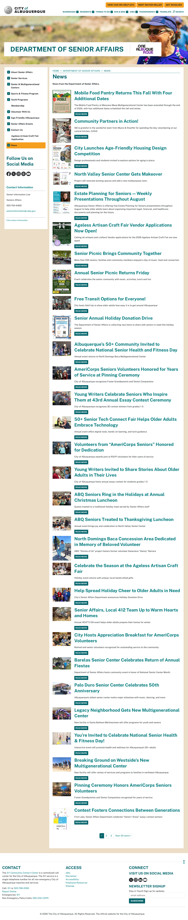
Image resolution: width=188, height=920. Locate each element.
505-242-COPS (41, 898)
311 (9, 888)
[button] (165, 11)
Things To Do (103, 12)
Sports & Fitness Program (24, 93)
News (14, 145)
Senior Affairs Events (22, 124)
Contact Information (19, 187)
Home (56, 71)
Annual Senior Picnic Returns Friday (111, 272)
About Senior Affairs (21, 72)
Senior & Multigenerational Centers (25, 86)
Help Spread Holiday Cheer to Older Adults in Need (127, 590)
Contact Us (17, 130)
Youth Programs (19, 99)
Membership (17, 105)
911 (18, 894)
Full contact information (17, 220)
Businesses (69, 12)
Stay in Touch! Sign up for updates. (147, 891)
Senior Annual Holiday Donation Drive (113, 318)
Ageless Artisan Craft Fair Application (25, 138)
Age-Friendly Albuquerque (25, 118)
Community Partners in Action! (106, 121)
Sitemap (70, 886)
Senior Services (19, 78)
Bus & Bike (119, 12)
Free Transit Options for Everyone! (110, 298)
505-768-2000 (21, 888)
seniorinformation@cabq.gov (21, 211)
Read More (81, 114)
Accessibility (72, 879)
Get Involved (174, 5)
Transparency (147, 12)
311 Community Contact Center (22, 872)
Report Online (9, 891)
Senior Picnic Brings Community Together (118, 253)
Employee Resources (76, 882)
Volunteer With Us (20, 111)
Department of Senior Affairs (81, 71)
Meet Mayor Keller (150, 5)
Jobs (132, 12)
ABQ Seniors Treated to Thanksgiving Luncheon (124, 519)
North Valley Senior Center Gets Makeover (118, 174)
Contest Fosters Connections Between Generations (127, 810)
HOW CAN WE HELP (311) (120, 5)
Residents (85, 12)
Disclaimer (71, 876)
